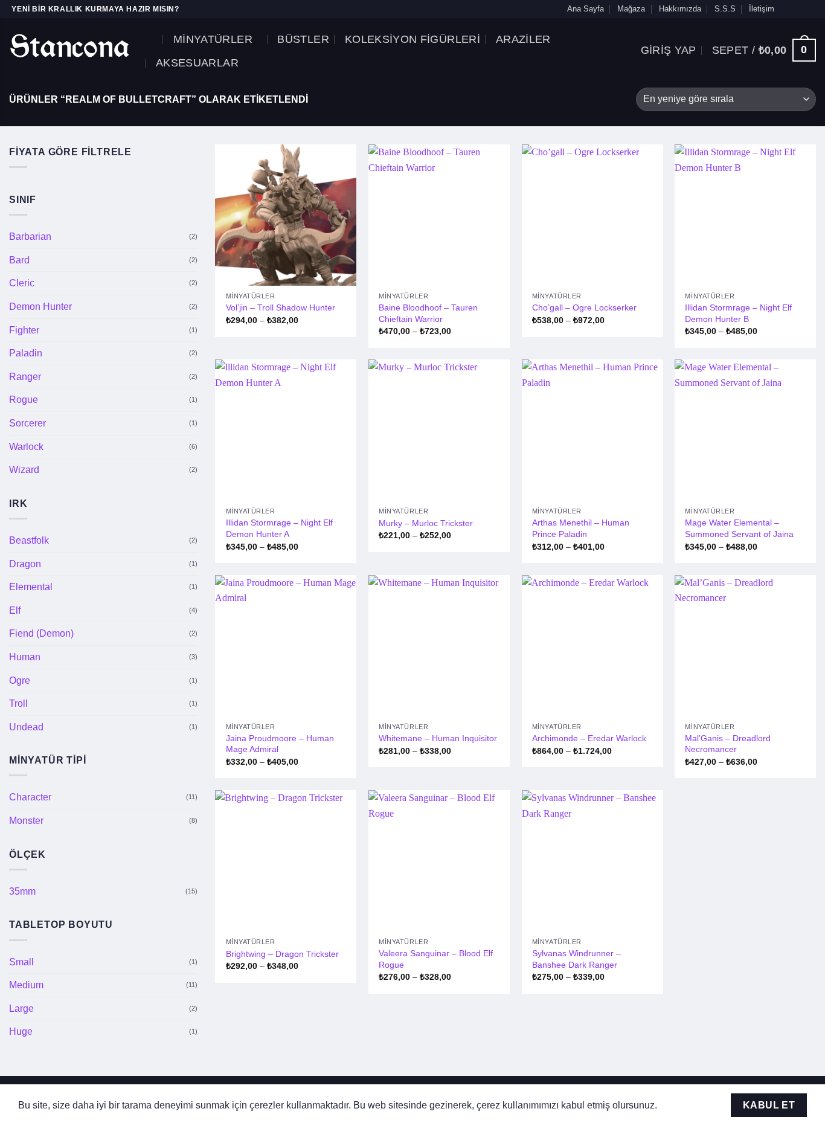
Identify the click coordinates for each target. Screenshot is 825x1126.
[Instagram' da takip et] (787, 9)
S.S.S (725, 8)
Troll (18, 703)
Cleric (21, 283)
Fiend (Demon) (41, 633)
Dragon (25, 563)
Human (24, 657)
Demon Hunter (40, 306)
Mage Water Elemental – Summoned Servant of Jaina (739, 528)
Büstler (303, 39)
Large (21, 1008)
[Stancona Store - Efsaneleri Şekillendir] (69, 45)
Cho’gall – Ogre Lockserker (584, 307)
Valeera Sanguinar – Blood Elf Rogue (436, 959)
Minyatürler (212, 39)
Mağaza (631, 8)
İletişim (761, 8)
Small (21, 961)
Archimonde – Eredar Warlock (589, 738)
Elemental (31, 587)
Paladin (25, 353)
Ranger (25, 377)
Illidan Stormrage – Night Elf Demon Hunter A (279, 528)
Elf (15, 610)
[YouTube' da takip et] (810, 9)
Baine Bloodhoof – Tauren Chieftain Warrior (428, 313)
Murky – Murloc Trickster (426, 523)
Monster (26, 821)
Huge (21, 1031)
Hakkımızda (680, 8)
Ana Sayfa (585, 8)
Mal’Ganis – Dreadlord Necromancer (728, 743)
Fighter (24, 330)
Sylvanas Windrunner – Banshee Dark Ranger (576, 959)
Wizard (24, 470)
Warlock (26, 447)
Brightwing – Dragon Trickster (282, 954)
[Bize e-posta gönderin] (798, 9)
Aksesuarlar (197, 63)
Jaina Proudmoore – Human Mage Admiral (280, 743)
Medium (26, 985)
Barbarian (30, 236)
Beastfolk (29, 540)
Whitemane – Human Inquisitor (438, 738)
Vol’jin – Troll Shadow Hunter (280, 307)
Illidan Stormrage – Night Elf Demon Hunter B (738, 313)
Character (30, 797)
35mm (22, 891)
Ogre (19, 680)
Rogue (23, 399)
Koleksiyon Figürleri (412, 39)
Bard (19, 260)
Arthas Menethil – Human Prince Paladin (580, 528)
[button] (153, 39)
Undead (26, 727)
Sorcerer (27, 423)
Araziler (523, 39)
